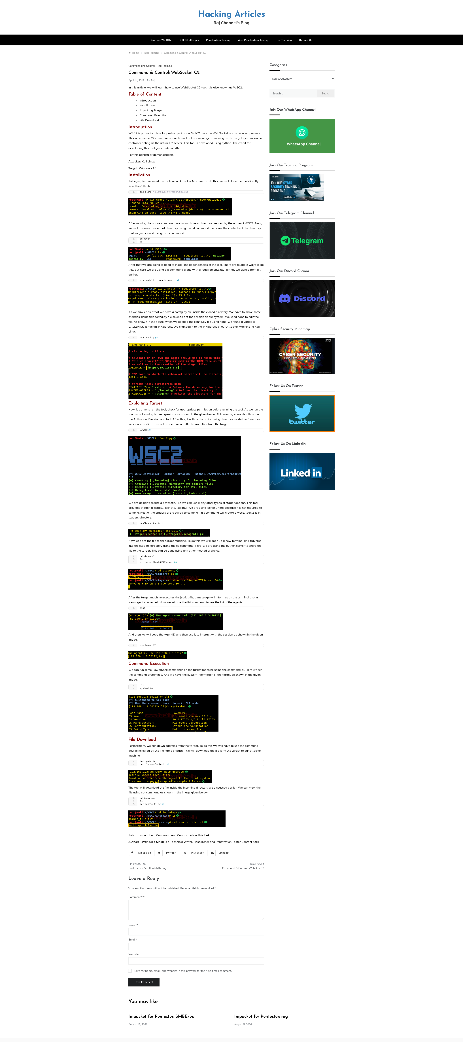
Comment (135, 897)
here (256, 842)
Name (133, 925)
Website (133, 954)
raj (152, 80)
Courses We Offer (162, 40)
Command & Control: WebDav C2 (243, 868)
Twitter (171, 853)
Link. (207, 835)
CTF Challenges (189, 40)
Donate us (305, 40)
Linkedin (224, 853)
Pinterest (197, 853)
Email (132, 939)
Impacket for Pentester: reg (261, 1017)
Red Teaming (284, 40)
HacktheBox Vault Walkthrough (148, 868)
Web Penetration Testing (253, 40)
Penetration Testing (218, 40)
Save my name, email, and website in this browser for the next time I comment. (183, 971)
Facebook (144, 853)
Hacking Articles (231, 14)
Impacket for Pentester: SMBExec (161, 1017)
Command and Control (141, 65)
